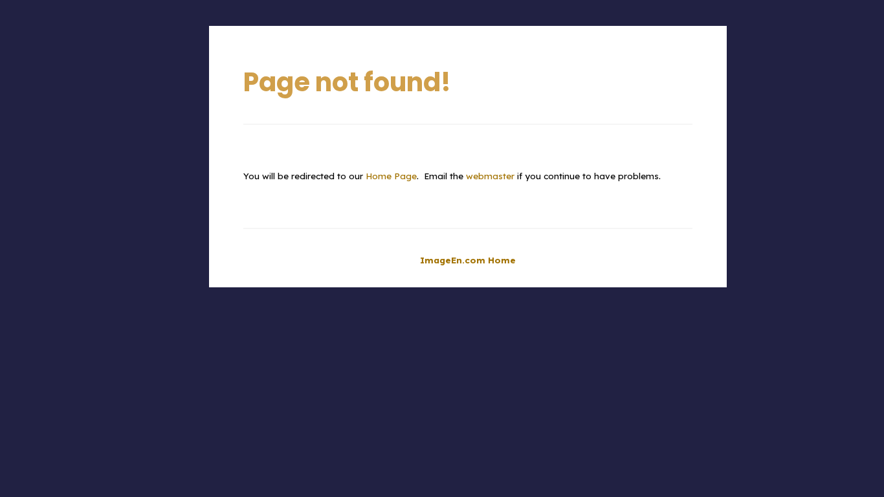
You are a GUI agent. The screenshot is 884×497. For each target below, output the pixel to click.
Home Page (391, 176)
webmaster (490, 176)
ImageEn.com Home (468, 260)
